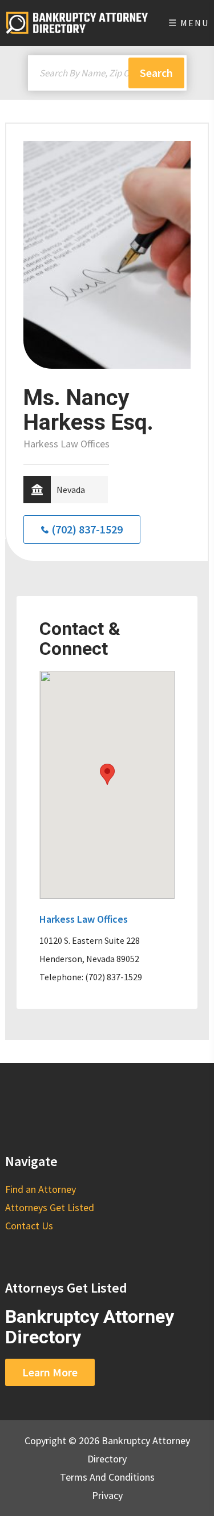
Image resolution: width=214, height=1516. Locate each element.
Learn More (50, 1372)
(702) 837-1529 (87, 529)
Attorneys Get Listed (49, 1207)
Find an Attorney (40, 1189)
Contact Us (29, 1225)
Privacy (107, 1495)
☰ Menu (188, 22)
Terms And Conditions (107, 1477)
